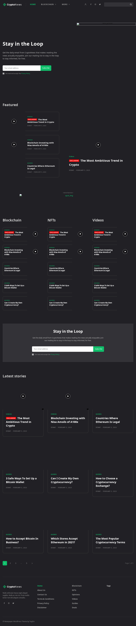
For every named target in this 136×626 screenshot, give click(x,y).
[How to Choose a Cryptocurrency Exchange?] (112, 456)
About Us (41, 590)
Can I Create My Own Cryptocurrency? (13, 304)
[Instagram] (95, 4)
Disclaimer (42, 607)
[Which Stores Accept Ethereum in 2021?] (68, 516)
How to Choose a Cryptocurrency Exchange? (107, 482)
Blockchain (77, 586)
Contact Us (42, 594)
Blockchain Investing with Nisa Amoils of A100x (40, 144)
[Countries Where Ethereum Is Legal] (14, 167)
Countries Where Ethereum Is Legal (41, 167)
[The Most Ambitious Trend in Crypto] (14, 121)
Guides (30, 163)
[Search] (130, 4)
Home (39, 586)
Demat (29, 125)
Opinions (76, 594)
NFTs (74, 590)
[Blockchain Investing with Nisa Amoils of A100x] (14, 144)
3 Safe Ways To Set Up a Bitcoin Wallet (14, 286)
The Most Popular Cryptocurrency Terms (110, 540)
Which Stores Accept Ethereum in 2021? (64, 540)
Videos (30, 116)
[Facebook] (90, 4)
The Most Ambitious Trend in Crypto (40, 120)
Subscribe (46, 68)
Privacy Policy (25, 73)
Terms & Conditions (45, 599)
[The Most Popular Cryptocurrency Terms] (112, 516)
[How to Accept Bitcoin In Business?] (23, 516)
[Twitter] (99, 4)
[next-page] (32, 563)
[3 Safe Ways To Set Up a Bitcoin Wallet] (35, 286)
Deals (74, 607)
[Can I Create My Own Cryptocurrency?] (35, 303)
